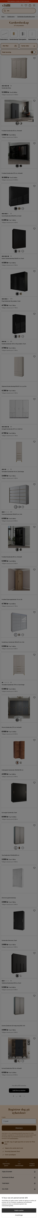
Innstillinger (19, 1215)
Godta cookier (19, 1210)
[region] (19, 1207)
